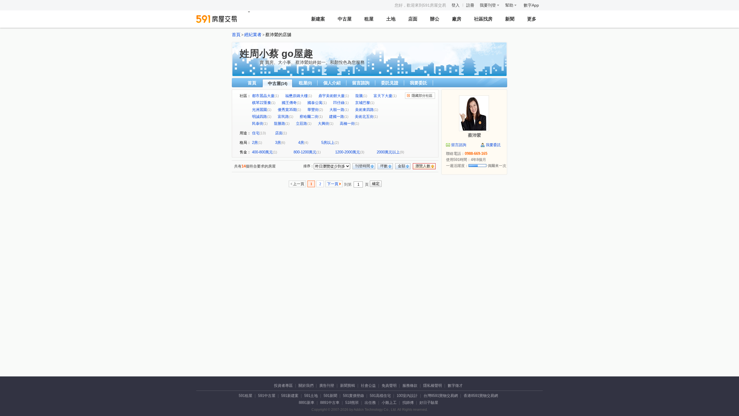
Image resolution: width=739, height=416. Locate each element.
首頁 (236, 34)
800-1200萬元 (305, 152)
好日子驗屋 (428, 402)
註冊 (470, 5)
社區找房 (483, 18)
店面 (412, 18)
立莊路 (301, 123)
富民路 (283, 116)
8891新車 (306, 402)
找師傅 (408, 402)
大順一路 (336, 109)
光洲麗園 (259, 109)
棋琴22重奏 (261, 103)
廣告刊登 (326, 385)
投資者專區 (283, 385)
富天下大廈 (383, 96)
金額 (401, 166)
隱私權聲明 (432, 385)
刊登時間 (362, 166)
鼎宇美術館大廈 (331, 96)
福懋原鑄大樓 (296, 96)
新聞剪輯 (347, 385)
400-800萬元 (262, 152)
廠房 (456, 18)
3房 (278, 142)
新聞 (509, 18)
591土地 (311, 395)
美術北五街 (364, 116)
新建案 (318, 18)
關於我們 (305, 385)
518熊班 (352, 402)
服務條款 (409, 385)
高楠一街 (347, 123)
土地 (390, 18)
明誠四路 (259, 116)
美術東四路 (364, 109)
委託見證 (389, 82)
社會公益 (368, 385)
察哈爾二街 (309, 116)
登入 (455, 5)
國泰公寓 (314, 103)
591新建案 (289, 395)
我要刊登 (488, 5)
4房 (301, 142)
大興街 (323, 123)
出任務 (370, 402)
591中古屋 (266, 395)
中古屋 (345, 18)
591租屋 (245, 395)
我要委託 (418, 82)
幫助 (509, 5)
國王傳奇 (289, 103)
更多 (531, 18)
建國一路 (336, 116)
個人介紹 (332, 82)
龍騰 (359, 96)
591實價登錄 (353, 395)
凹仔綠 (338, 103)
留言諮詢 (361, 82)
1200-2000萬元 (347, 152)
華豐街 (313, 109)
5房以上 (328, 142)
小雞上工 (389, 402)
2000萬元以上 (388, 152)
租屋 (369, 18)
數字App (531, 5)
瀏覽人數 (422, 166)
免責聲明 (389, 385)
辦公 (434, 18)
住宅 (256, 133)
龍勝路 (279, 123)
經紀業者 (253, 34)
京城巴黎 (362, 103)
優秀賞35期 (287, 109)
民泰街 (257, 123)
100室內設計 (407, 395)
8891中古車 (329, 402)
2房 (255, 142)
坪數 (384, 166)
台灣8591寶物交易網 (440, 395)
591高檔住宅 (380, 395)
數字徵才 (455, 385)
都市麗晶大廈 (263, 96)
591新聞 (330, 395)
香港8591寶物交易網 (481, 395)
